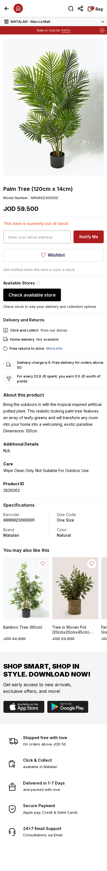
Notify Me (88, 236)
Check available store (32, 295)
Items (66, 30)
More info (54, 348)
